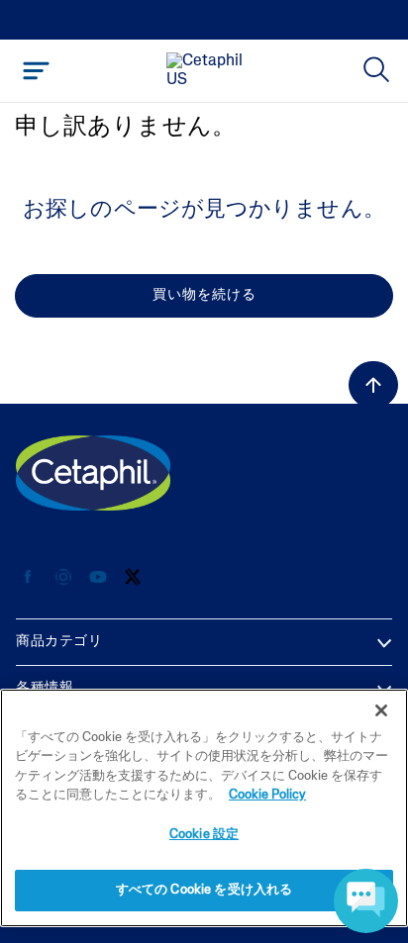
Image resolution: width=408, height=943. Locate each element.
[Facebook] (28, 577)
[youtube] (97, 577)
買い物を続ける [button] (204, 295)
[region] (204, 808)
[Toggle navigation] (36, 70)
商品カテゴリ (59, 641)
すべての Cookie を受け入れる (204, 890)
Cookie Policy (267, 795)
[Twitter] (132, 577)
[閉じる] (381, 710)
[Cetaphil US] (93, 473)
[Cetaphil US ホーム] (210, 71)
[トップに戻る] (373, 385)
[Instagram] (63, 577)
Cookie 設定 (204, 834)
